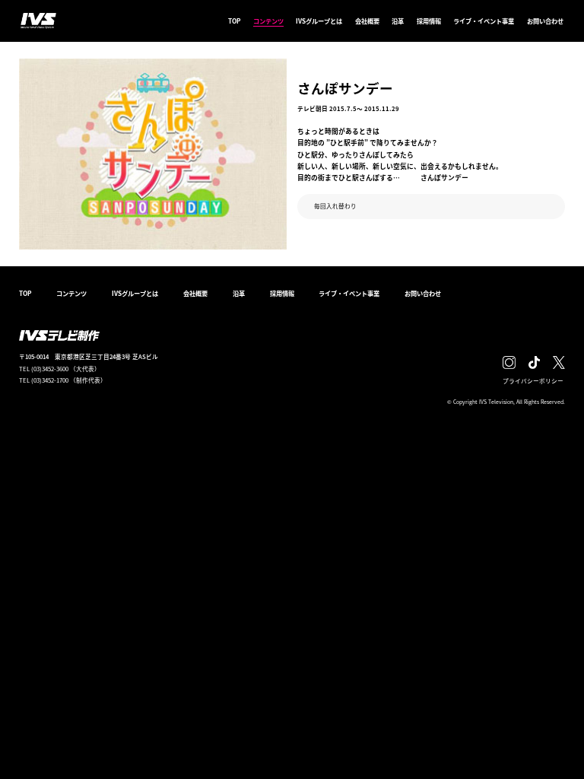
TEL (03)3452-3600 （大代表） (59, 368)
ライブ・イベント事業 (483, 20)
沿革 (398, 20)
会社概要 (367, 20)
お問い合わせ (545, 20)
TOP (234, 20)
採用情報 (429, 20)
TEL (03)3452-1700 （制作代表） (62, 380)
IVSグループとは (319, 20)
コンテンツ (268, 20)
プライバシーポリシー (533, 381)
